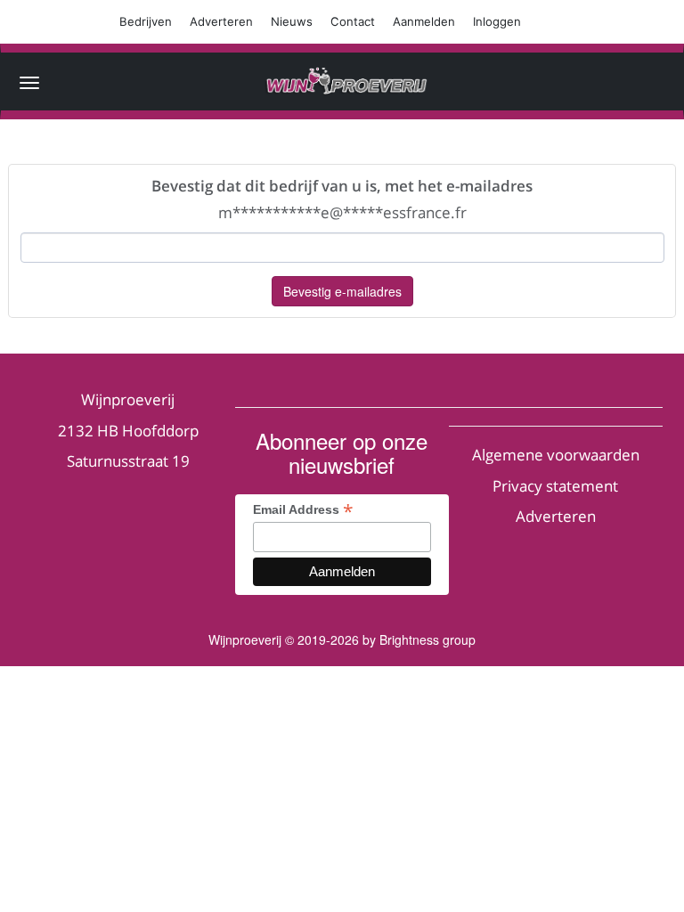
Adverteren (221, 21)
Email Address (303, 509)
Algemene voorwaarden (555, 454)
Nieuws (292, 21)
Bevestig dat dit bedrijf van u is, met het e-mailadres (342, 185)
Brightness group (427, 639)
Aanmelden (424, 21)
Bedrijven (145, 21)
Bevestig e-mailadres (342, 291)
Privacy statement (555, 486)
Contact (352, 21)
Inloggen (497, 21)
